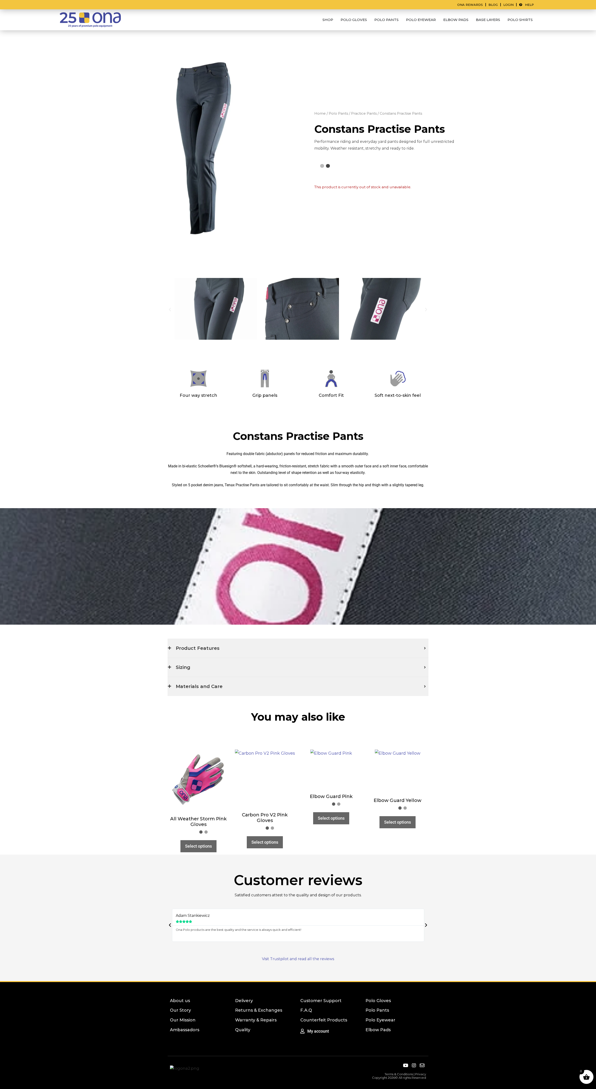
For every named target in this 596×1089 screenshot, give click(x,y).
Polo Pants (338, 113)
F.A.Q (306, 1010)
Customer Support (321, 1000)
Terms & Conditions (399, 1074)
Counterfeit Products (323, 1020)
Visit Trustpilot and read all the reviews (298, 959)
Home (320, 113)
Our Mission (183, 1020)
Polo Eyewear (380, 1020)
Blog (493, 5)
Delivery (244, 1000)
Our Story (180, 1010)
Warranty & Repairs (256, 1020)
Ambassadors (184, 1029)
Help (528, 5)
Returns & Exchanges (258, 1010)
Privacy (420, 1074)
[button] (170, 309)
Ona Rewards (470, 5)
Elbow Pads (378, 1029)
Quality (242, 1029)
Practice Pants (364, 113)
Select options (198, 846)
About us (180, 1000)
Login (508, 5)
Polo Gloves (378, 1000)
